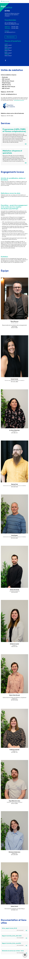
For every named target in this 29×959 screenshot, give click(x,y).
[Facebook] (5, 60)
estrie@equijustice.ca (10, 32)
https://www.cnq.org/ (19, 100)
